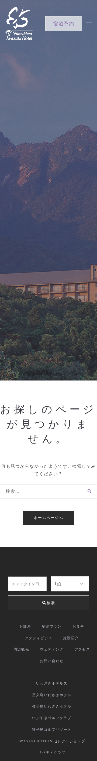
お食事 (78, 626)
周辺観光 (21, 649)
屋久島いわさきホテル (51, 695)
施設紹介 (71, 638)
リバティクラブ (51, 752)
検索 (51, 603)
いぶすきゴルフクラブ (51, 718)
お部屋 (25, 626)
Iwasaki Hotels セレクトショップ (51, 741)
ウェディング (52, 649)
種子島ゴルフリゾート (51, 730)
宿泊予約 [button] (63, 23)
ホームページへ (48, 518)
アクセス (82, 649)
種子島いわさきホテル (51, 706)
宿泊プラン (52, 626)
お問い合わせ (52, 661)
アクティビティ (38, 638)
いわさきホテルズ (52, 683)
